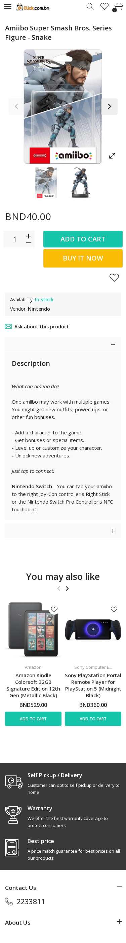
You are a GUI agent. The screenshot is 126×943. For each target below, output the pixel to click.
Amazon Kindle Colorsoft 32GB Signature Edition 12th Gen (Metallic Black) (33, 685)
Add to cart (83, 238)
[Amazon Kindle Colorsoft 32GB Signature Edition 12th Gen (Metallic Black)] (33, 630)
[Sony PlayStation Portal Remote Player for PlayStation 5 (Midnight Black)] (93, 630)
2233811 (31, 901)
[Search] (91, 6)
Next (109, 106)
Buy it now (83, 258)
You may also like (63, 576)
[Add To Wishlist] (114, 277)
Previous (16, 106)
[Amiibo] (46, 182)
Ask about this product (41, 326)
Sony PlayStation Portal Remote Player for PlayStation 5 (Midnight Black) (93, 685)
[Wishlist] (105, 6)
